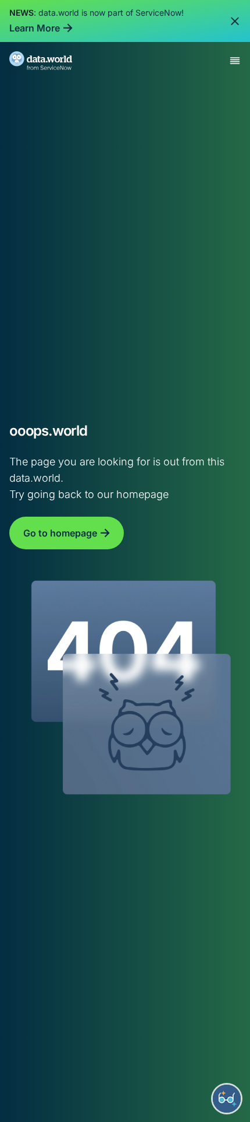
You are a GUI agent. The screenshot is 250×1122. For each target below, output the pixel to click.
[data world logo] (51, 60)
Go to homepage (60, 533)
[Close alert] (235, 21)
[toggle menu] (235, 60)
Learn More (34, 28)
